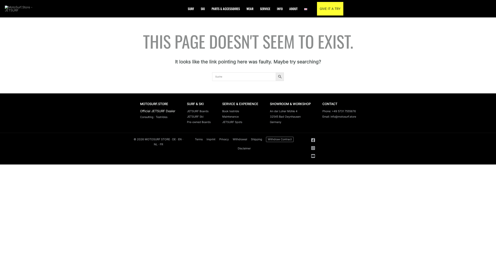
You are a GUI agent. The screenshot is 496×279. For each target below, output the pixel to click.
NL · (157, 144)
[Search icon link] (479, 8)
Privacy (224, 139)
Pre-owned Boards (199, 122)
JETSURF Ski (195, 116)
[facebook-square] (314, 141)
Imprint (211, 139)
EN (180, 139)
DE (174, 139)
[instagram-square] (314, 149)
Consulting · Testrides (153, 117)
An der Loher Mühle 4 (283, 111)
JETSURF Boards (197, 111)
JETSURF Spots (232, 122)
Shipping (256, 139)
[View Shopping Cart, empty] (488, 8)
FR (161, 144)
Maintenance (230, 116)
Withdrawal (240, 139)
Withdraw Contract (280, 139)
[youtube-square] (313, 157)
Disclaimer (244, 148)
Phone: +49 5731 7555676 (339, 111)
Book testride (230, 111)
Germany (275, 122)
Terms (199, 139)
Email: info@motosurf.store (339, 116)
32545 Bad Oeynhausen (285, 116)
